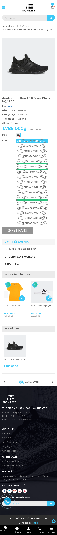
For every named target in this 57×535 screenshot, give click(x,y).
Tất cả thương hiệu (5, 532)
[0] (52, 7)
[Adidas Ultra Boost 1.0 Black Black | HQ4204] (15, 346)
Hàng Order (39, 532)
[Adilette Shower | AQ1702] (42, 292)
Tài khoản (28, 532)
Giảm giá (6, 438)
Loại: (5, 106)
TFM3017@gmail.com (20, 419)
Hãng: (5, 110)
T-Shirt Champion (12, 306)
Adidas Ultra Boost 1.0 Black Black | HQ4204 (23, 360)
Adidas (11, 106)
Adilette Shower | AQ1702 (42, 306)
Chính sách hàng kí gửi (13, 465)
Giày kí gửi (7, 446)
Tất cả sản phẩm (10, 442)
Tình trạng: (8, 118)
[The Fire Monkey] (28, 7)
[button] (28, 241)
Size (4, 140)
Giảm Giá (17, 532)
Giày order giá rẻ (10, 451)
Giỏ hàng (51, 532)
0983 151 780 (18, 416)
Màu (4, 135)
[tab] (28, 242)
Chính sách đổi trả (11, 461)
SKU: (4, 114)
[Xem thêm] (22, 298)
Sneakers (7, 433)
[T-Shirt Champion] (15, 292)
